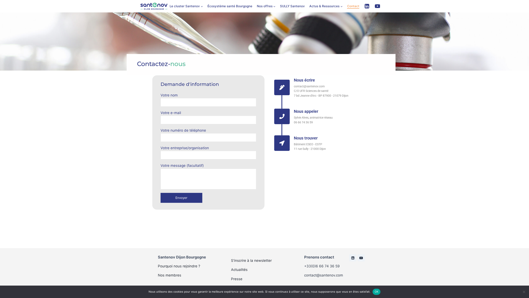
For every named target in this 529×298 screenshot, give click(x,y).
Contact (353, 6)
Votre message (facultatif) (182, 165)
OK (377, 291)
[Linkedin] (367, 6)
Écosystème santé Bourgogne (229, 6)
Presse (236, 279)
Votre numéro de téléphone (183, 130)
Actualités (239, 270)
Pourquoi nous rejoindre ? (179, 266)
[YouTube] (377, 6)
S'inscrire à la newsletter (251, 260)
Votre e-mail (171, 113)
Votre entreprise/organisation (185, 148)
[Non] (524, 292)
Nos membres (169, 275)
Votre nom (169, 95)
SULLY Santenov (292, 6)
